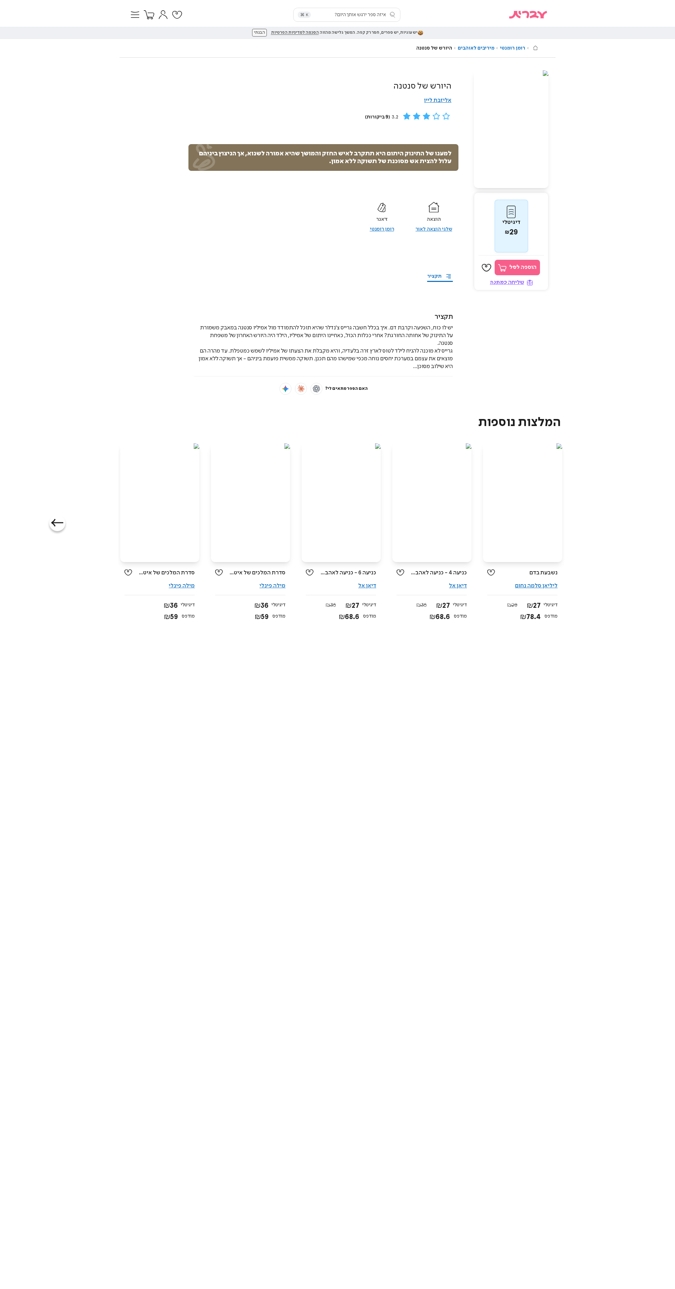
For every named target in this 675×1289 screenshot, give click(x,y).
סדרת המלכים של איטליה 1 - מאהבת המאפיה (257, 572)
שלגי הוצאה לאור (434, 229)
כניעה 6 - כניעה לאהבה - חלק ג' (348, 572)
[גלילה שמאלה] (57, 523)
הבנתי (259, 32)
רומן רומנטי (512, 48)
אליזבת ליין (437, 100)
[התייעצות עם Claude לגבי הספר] (301, 389)
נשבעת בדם (543, 572)
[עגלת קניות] (149, 14)
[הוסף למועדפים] (486, 268)
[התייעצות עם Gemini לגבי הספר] (285, 389)
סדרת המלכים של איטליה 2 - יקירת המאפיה (166, 572)
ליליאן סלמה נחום (536, 585)
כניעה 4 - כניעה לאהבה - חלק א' (438, 572)
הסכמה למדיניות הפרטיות (295, 32)
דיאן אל (458, 585)
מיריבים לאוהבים (476, 48)
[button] (135, 14)
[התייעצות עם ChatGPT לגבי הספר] (316, 389)
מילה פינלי (272, 585)
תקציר (434, 276)
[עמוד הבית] (535, 47)
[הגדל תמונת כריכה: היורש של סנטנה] (511, 129)
